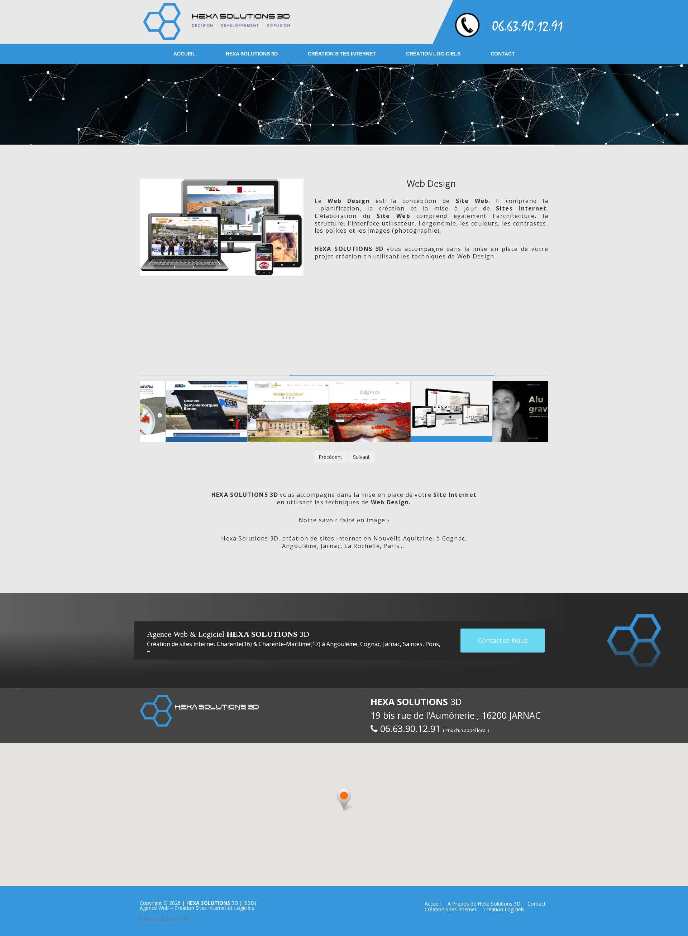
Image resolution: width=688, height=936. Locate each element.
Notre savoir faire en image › (344, 520)
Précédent (330, 457)
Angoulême (341, 644)
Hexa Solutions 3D (164, 919)
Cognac (370, 644)
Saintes (412, 644)
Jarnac (391, 644)
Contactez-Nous (502, 640)
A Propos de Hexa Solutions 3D (484, 903)
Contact (503, 54)
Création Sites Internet (342, 54)
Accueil (184, 54)
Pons (432, 644)
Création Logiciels (433, 54)
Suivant (361, 457)
